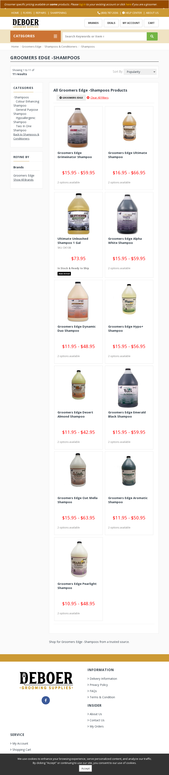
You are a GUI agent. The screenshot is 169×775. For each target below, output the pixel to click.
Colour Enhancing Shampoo (26, 103)
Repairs (41, 13)
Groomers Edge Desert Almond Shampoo (75, 414)
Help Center (133, 13)
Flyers (27, 13)
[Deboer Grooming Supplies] (25, 23)
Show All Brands (23, 180)
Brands (93, 23)
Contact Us (97, 720)
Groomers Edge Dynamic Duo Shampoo (77, 328)
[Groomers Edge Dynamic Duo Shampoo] (78, 301)
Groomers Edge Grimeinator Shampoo (75, 155)
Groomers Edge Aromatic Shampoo (128, 500)
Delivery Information (103, 679)
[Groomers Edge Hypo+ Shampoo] (129, 301)
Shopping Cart (21, 750)
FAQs (93, 691)
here (128, 4)
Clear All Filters (99, 97)
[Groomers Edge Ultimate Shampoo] (129, 128)
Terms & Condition (102, 697)
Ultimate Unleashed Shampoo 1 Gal (73, 240)
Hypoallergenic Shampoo (24, 120)
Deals (111, 23)
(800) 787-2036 (109, 13)
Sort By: (118, 71)
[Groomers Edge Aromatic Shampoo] (129, 473)
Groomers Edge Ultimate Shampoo (127, 155)
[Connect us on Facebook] (46, 700)
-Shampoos (87, 46)
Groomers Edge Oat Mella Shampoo (77, 500)
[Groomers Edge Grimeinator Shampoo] (78, 128)
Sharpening (58, 13)
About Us (152, 13)
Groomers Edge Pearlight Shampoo (77, 586)
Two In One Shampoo (22, 128)
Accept (85, 768)
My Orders (97, 726)
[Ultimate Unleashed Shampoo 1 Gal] (78, 213)
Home (15, 13)
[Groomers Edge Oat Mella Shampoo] (78, 473)
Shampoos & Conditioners (61, 46)
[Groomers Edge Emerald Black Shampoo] (129, 387)
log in (82, 4)
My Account (131, 23)
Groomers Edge (31, 46)
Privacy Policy (99, 685)
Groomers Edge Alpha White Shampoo (125, 240)
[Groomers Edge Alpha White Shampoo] (129, 213)
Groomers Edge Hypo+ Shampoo (125, 328)
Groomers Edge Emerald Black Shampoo (127, 414)
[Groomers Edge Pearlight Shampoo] (78, 559)
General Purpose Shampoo (25, 112)
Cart (151, 23)
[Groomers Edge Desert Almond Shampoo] (78, 387)
